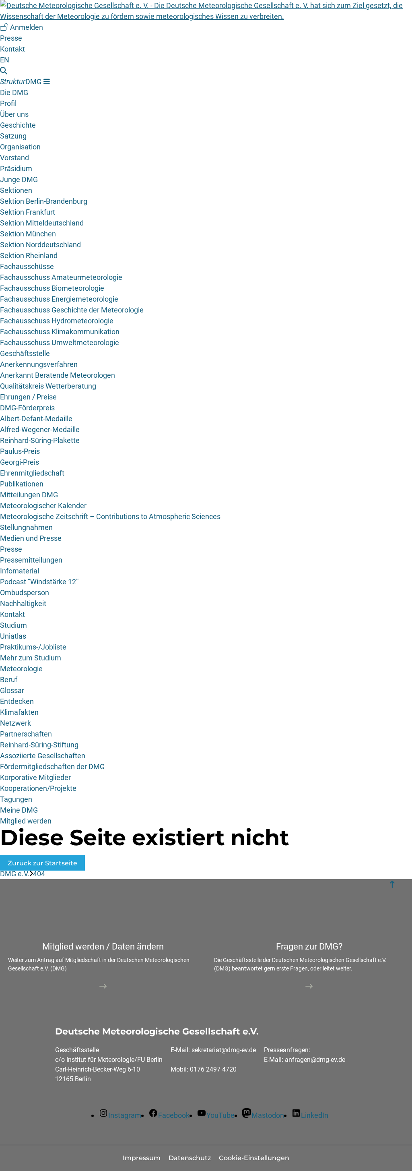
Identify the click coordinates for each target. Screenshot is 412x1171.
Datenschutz (190, 1158)
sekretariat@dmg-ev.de (224, 1050)
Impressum (142, 1158)
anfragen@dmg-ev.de (315, 1059)
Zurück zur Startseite (42, 863)
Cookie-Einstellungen (254, 1158)
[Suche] (206, 70)
